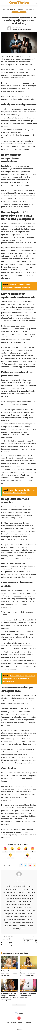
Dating (5, 967)
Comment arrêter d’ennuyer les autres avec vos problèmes (27, 973)
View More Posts (19, 881)
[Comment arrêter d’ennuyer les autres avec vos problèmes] (28, 962)
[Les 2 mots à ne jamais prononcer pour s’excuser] (28, 985)
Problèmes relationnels (28, 965)
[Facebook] (21, 865)
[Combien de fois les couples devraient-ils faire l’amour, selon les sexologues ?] (9, 985)
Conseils (15, 12)
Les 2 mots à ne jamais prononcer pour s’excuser (28, 996)
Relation (23, 12)
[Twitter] (25, 865)
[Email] (34, 865)
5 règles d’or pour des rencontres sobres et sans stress (9, 973)
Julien (19, 879)
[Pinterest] (30, 865)
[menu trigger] (3, 2)
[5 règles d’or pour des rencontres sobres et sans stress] (9, 962)
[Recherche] (36, 2)
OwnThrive (19, 3)
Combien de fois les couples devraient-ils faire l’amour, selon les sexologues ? (9, 997)
